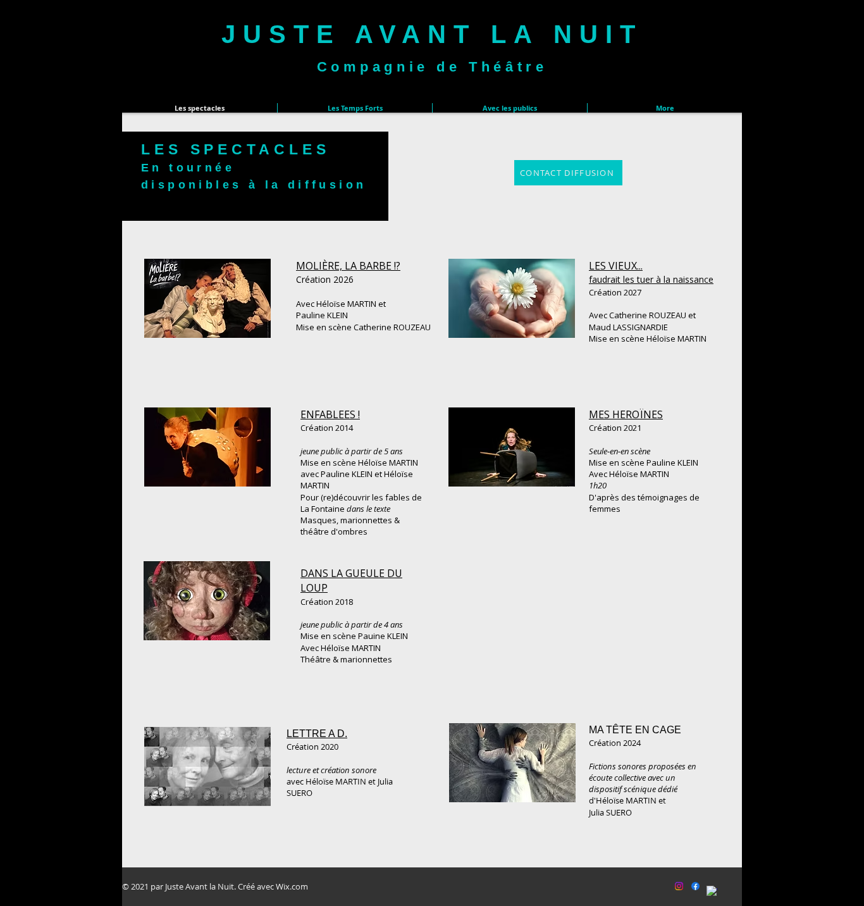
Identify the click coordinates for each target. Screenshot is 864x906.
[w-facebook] (712, 891)
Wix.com (292, 886)
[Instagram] (679, 886)
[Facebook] (695, 886)
